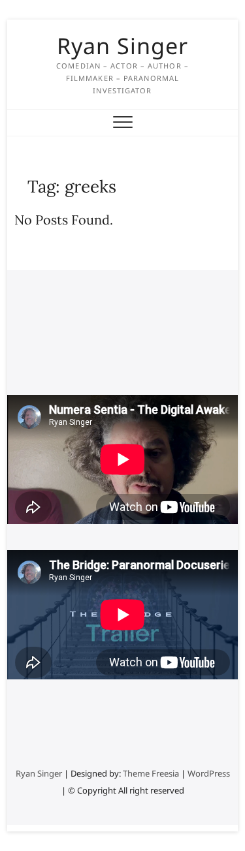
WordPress (209, 773)
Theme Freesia (151, 773)
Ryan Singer (122, 45)
